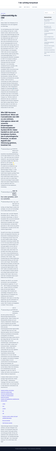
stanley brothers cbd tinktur (7, 390)
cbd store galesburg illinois (7, 393)
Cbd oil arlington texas (48, 36)
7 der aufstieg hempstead (28, 3)
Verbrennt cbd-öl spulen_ (49, 45)
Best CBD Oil (27, 7)
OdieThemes (38, 448)
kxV (3, 406)
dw (3, 411)
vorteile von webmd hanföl (7, 395)
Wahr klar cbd (47, 55)
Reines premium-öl (48, 47)
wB (3, 413)
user (2, 19)
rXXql (4, 403)
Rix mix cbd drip (6, 420)
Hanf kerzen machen (7, 423)
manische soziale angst (6, 392)
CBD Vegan (34, 7)
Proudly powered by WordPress (21, 448)
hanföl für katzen (5, 397)
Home (20, 7)
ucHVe (4, 408)
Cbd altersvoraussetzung (49, 49)
